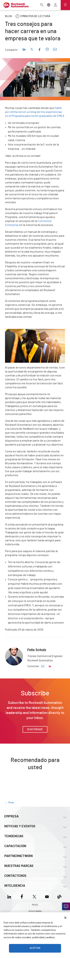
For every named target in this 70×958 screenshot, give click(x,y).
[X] (34, 896)
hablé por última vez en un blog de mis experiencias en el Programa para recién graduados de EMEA (35, 112)
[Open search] (41, 5)
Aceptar (35, 948)
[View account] (55, 5)
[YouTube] (47, 896)
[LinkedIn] (10, 896)
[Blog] (59, 896)
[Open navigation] (65, 5)
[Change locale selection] (48, 5)
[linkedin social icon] (49, 666)
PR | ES (35, 905)
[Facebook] (22, 896)
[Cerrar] (65, 917)
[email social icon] (42, 666)
